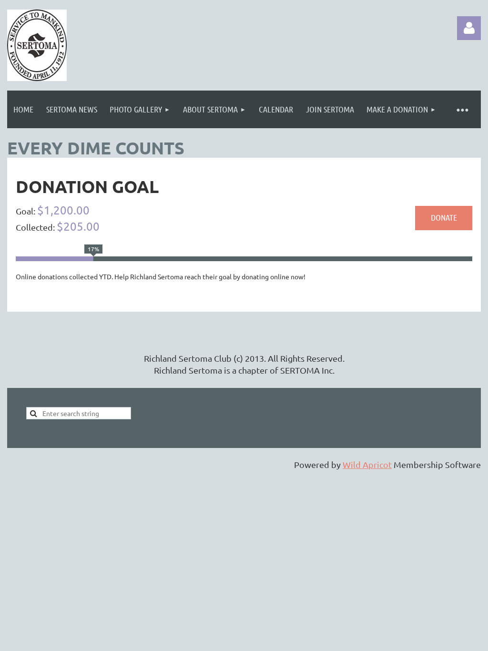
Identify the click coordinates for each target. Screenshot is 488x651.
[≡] (462, 109)
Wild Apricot (367, 464)
